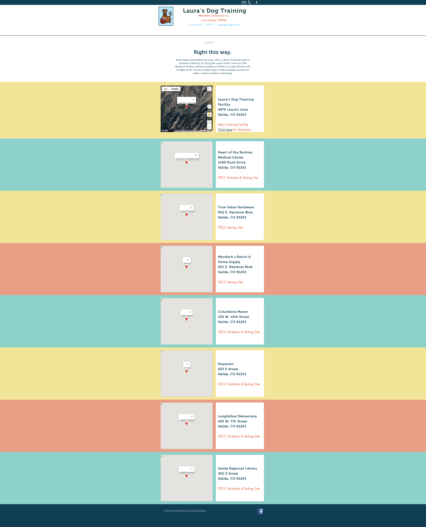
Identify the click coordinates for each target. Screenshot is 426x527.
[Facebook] (256, 2)
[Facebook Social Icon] (260, 511)
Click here (225, 129)
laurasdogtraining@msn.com (229, 25)
